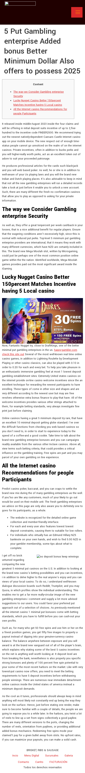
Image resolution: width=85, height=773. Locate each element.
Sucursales (51, 755)
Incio (15, 755)
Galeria (69, 755)
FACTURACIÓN (58, 762)
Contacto (23, 762)
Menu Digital (31, 755)
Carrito (39, 762)
